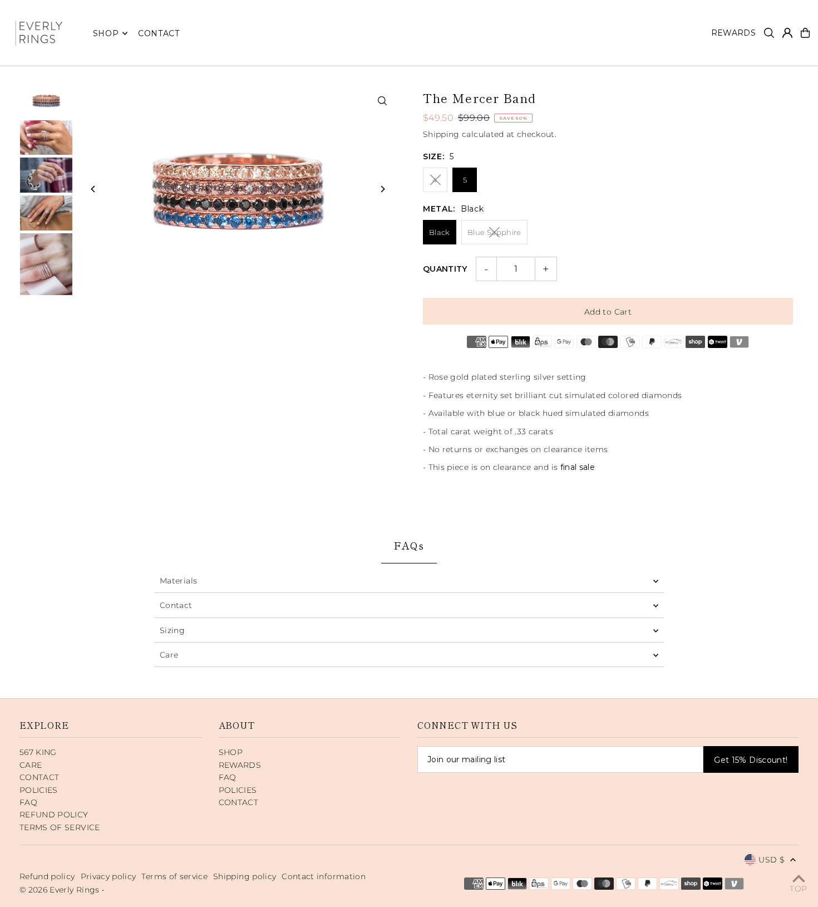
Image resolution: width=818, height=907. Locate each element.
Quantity (445, 269)
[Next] (382, 189)
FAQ (28, 802)
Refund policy (47, 876)
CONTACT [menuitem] (159, 33)
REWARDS (240, 765)
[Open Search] (769, 33)
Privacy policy (108, 876)
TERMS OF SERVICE (59, 827)
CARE (30, 765)
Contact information (324, 876)
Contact (176, 605)
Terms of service (174, 876)
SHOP (106, 33)
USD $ (771, 860)
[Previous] (93, 189)
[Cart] (805, 33)
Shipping (441, 134)
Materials (178, 581)
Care (169, 655)
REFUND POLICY (53, 815)
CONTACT (39, 777)
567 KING (38, 752)
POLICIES (38, 790)
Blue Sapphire (494, 232)
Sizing (172, 630)
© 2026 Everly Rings (60, 890)
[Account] (787, 33)
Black (439, 232)
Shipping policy (244, 876)
